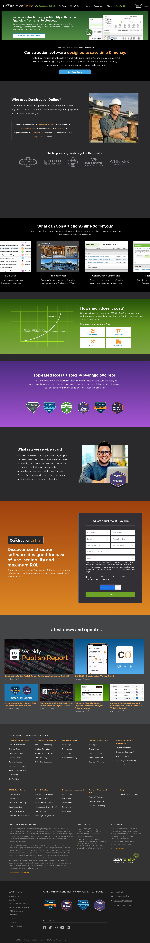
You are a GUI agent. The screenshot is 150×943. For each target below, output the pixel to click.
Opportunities (14, 798)
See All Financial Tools (29, 36)
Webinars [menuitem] (13, 922)
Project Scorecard (124, 748)
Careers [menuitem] (12, 919)
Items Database (15, 762)
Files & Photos (41, 790)
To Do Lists (66, 753)
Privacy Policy (61, 940)
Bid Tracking (14, 779)
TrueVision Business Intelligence (125, 741)
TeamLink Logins (96, 762)
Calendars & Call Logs (17, 803)
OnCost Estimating (17, 745)
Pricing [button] (109, 6)
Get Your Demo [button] (75, 72)
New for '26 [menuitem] (120, 6)
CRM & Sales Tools (17, 790)
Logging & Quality (70, 740)
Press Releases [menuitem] (15, 926)
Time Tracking (41, 758)
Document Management (73, 790)
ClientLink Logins (16, 811)
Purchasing (13, 775)
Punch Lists (67, 749)
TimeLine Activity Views (19, 816)
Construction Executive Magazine (88, 835)
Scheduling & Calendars (45, 740)
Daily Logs (66, 745)
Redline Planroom (97, 801)
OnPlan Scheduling (43, 745)
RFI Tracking (67, 794)
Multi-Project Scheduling (126, 761)
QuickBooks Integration (19, 766)
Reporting (66, 807)
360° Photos (40, 811)
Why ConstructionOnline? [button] (45, 6)
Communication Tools (98, 740)
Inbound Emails (95, 753)
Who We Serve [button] (75, 6)
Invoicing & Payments (18, 770)
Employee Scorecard (125, 752)
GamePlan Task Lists (44, 753)
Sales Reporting (15, 807)
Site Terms (51, 940)
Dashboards (67, 811)
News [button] (88, 6)
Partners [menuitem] (13, 915)
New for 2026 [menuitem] (15, 896)
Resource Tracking (123, 756)
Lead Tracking (14, 794)
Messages (93, 745)
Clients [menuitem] (12, 900)
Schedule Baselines (43, 762)
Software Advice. (96, 848)
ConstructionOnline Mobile (127, 794)
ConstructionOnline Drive (46, 807)
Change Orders (15, 749)
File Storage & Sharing (44, 794)
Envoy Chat (94, 749)
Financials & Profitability (125, 765)
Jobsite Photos (41, 798)
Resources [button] (98, 6)
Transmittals (67, 803)
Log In (138, 6)
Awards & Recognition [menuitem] (19, 907)
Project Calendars (42, 749)
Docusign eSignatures (44, 816)
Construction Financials (19, 740)
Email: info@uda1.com (123, 901)
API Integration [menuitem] (16, 911)
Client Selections (16, 753)
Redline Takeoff (16, 758)
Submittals (66, 798)
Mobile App (121, 790)
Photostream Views (43, 803)
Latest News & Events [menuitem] (18, 904)
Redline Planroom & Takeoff (98, 791)
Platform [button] (62, 6)
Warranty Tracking (69, 758)
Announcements (96, 758)
